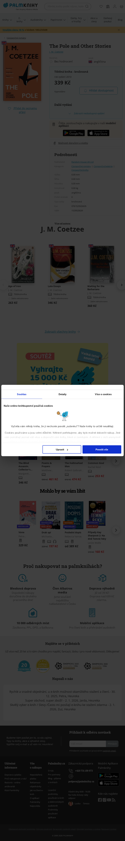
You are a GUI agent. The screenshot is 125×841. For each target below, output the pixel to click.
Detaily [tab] (63, 394)
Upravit (60, 449)
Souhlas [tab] (21, 394)
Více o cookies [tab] (103, 394)
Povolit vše (102, 449)
